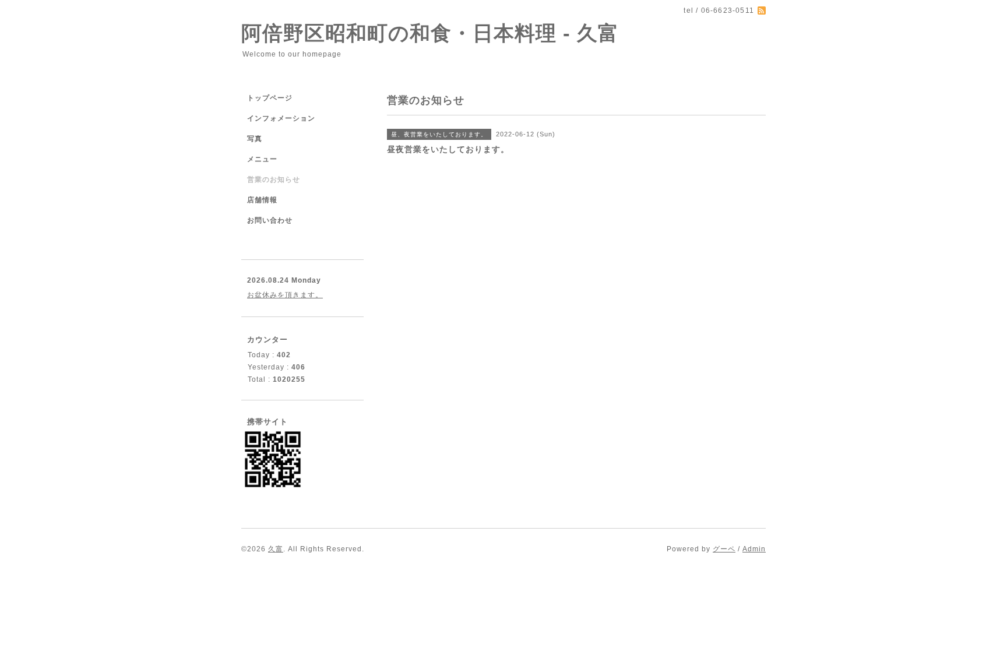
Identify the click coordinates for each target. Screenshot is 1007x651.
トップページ (270, 98)
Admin (754, 549)
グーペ (724, 549)
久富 (275, 549)
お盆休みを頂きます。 (285, 295)
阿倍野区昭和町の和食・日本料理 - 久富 (430, 33)
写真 (254, 139)
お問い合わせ (270, 220)
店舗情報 (262, 200)
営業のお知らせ (273, 179)
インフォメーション (281, 118)
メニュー (262, 159)
